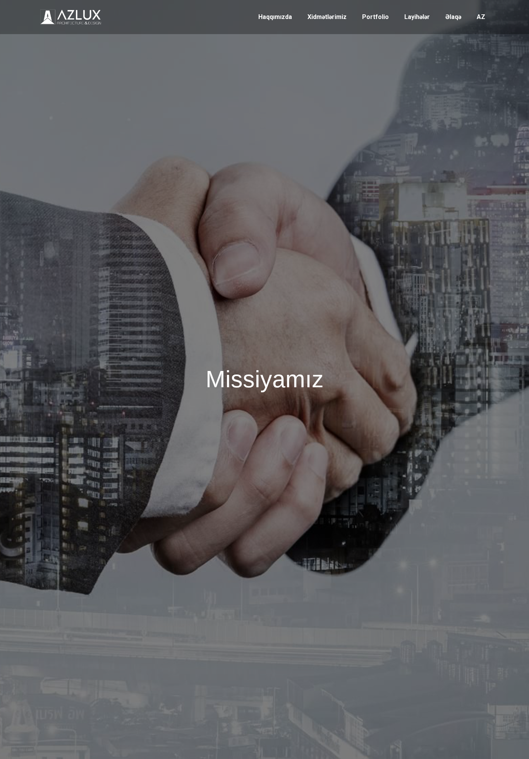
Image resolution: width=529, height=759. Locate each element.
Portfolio (375, 17)
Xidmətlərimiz (327, 17)
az (481, 17)
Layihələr (417, 17)
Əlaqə (453, 17)
